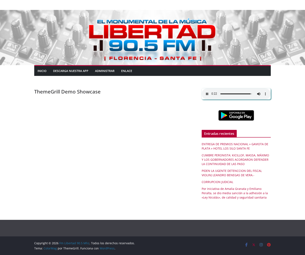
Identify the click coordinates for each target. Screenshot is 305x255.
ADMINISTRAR (105, 71)
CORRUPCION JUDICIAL (217, 182)
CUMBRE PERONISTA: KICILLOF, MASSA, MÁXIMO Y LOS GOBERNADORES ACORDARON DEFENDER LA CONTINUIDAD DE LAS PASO (235, 159)
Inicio (42, 71)
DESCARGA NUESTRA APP (70, 71)
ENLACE (126, 71)
